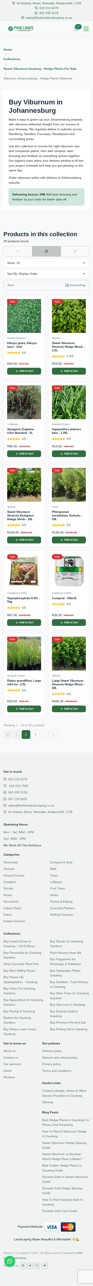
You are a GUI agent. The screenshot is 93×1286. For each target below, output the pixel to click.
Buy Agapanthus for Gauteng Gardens (23, 1002)
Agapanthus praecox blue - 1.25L (66, 430)
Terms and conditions (56, 1070)
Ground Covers (13, 875)
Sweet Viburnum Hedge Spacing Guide (64, 1145)
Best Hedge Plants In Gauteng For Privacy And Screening (65, 1122)
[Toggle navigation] (86, 28)
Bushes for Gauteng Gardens (17, 1020)
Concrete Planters (62, 908)
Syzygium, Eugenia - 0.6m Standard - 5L (21, 430)
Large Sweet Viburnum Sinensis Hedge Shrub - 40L (68, 684)
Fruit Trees (57, 888)
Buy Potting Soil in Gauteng (68, 1029)
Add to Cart (26, 370)
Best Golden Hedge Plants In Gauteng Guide (62, 1168)
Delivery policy (52, 1051)
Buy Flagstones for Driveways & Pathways (65, 961)
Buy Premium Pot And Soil (68, 1022)
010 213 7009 (18, 786)
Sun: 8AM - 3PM (14, 838)
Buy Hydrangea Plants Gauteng (65, 973)
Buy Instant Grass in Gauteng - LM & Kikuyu (19, 944)
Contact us (10, 1057)
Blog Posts (50, 1112)
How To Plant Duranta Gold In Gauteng (62, 1202)
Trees (54, 875)
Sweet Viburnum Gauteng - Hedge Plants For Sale (40, 68)
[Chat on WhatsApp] (9, 1261)
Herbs (54, 895)
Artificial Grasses (61, 914)
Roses (7, 895)
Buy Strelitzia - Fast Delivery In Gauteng (69, 984)
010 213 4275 (48, 8)
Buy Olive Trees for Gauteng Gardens (69, 995)
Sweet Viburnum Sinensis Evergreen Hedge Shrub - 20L (20, 515)
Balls (53, 868)
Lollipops (56, 882)
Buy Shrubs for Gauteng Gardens (66, 944)
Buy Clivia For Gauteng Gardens (19, 991)
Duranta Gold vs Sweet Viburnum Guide (65, 1179)
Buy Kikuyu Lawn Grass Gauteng (19, 1031)
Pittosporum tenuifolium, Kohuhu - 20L (67, 515)
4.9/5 (70, 356)
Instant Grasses (14, 921)
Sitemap (47, 1102)
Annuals (8, 868)
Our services (12, 1064)
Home (7, 49)
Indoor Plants (12, 908)
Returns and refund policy (59, 1057)
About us (9, 1051)
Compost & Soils (61, 862)
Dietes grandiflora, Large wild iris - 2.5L (24, 682)
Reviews (9, 1077)
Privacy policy (51, 1064)
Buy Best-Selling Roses (19, 970)
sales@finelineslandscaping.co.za (49, 17)
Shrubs (8, 888)
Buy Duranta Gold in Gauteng (64, 1014)
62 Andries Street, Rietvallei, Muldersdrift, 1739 (49, 3)
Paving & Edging (61, 901)
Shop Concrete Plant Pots (21, 964)
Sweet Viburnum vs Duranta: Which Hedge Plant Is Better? (62, 1156)
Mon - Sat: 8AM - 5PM (18, 832)
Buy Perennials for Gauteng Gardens (22, 955)
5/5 (24, 352)
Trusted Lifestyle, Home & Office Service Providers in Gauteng (64, 1093)
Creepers (9, 882)
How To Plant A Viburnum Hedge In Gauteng (64, 1134)
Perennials (10, 862)
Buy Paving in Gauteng (19, 1011)
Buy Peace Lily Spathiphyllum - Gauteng (20, 979)
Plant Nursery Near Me (65, 952)
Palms (7, 914)
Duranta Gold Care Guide (59, 1211)
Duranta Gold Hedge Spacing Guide (62, 1191)
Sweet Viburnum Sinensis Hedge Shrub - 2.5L (68, 346)
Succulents (10, 901)
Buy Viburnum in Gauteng (67, 1004)
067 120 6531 (17, 799)
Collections (11, 59)
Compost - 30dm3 (64, 598)
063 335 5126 (48, 13)
